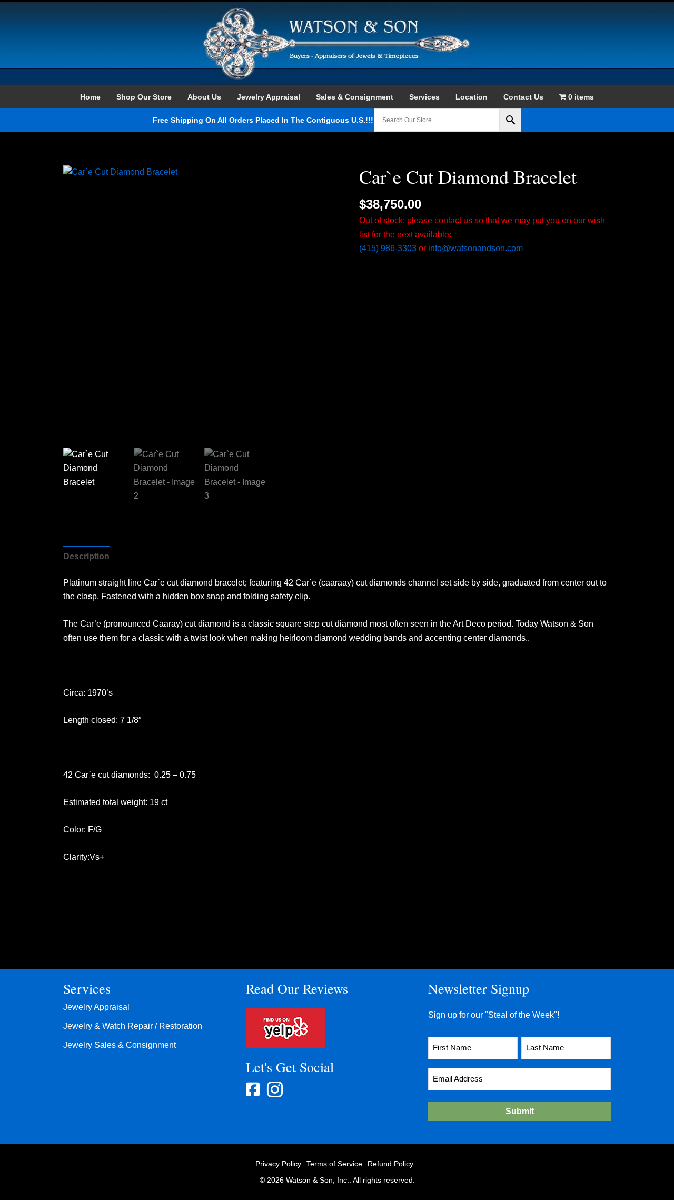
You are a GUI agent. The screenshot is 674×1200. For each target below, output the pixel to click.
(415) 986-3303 (388, 248)
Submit (520, 1111)
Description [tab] (86, 556)
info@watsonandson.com (475, 248)
